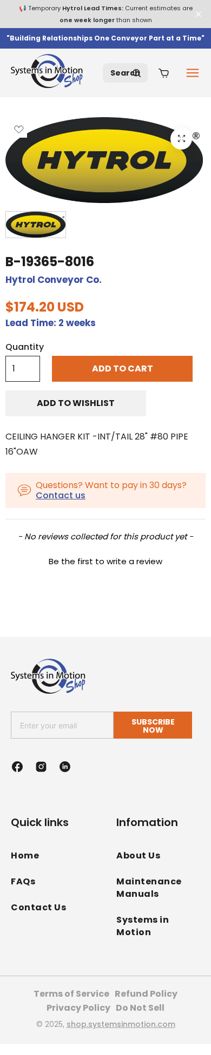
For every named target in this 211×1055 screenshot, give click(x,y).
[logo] (48, 73)
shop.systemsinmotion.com (121, 1024)
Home (25, 855)
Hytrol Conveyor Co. (53, 279)
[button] (105, 560)
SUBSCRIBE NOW (153, 725)
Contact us (60, 495)
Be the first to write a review (105, 561)
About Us (138, 855)
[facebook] (17, 766)
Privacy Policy (78, 1008)
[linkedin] (64, 766)
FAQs (23, 881)
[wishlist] (18, 129)
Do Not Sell (140, 1008)
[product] (181, 139)
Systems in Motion (142, 926)
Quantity (24, 347)
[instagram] (41, 766)
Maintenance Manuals (149, 887)
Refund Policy (146, 994)
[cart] (164, 72)
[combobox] (125, 73)
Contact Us (38, 907)
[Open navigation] (193, 73)
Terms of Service (71, 994)
